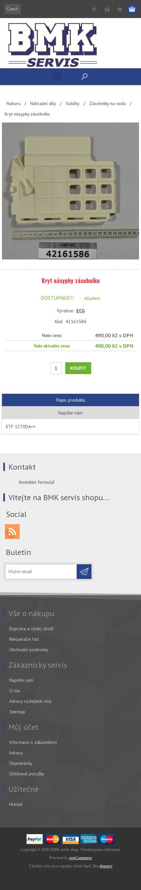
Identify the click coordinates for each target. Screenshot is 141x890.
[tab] (70, 400)
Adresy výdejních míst (30, 701)
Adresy (16, 753)
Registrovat (94, 9)
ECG (80, 311)
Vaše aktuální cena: (52, 345)
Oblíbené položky (26, 774)
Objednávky (20, 763)
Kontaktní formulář (37, 482)
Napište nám (21, 680)
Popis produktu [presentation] (70, 400)
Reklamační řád (24, 639)
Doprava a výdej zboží (31, 629)
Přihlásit (107, 9)
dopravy (106, 866)
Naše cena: (52, 335)
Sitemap (17, 712)
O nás (14, 691)
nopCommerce (80, 858)
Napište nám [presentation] (70, 413)
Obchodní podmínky (28, 650)
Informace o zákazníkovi (33, 742)
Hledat (15, 804)
